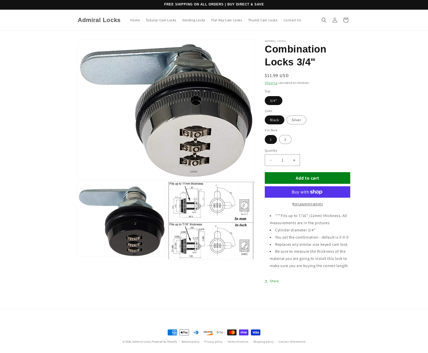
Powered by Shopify (164, 341)
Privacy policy (213, 341)
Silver (296, 120)
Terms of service (238, 341)
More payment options (307, 204)
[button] (324, 20)
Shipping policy (263, 341)
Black (274, 120)
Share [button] (274, 281)
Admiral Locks (142, 341)
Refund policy (190, 341)
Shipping (271, 82)
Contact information (292, 341)
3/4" (273, 100)
